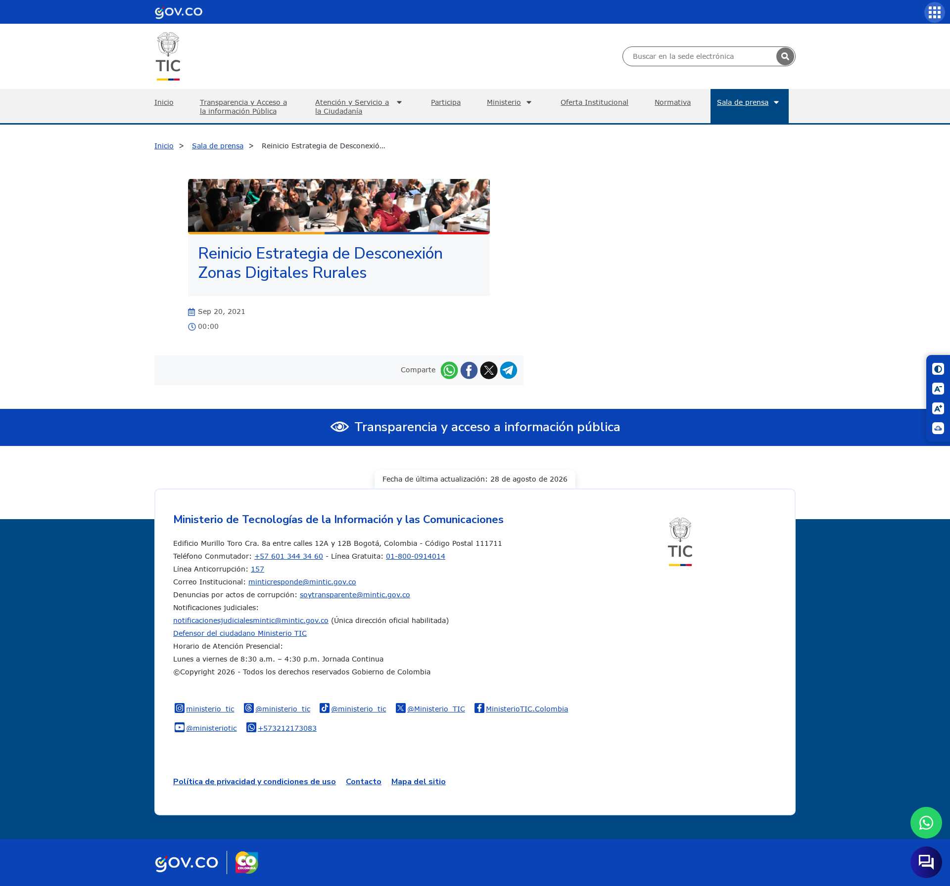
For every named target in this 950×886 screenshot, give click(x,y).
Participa (446, 102)
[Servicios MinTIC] (934, 12)
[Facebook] (469, 369)
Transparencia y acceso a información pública (487, 427)
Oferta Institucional (594, 102)
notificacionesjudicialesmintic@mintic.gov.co (251, 620)
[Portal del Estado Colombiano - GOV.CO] (178, 11)
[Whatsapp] (449, 369)
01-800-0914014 (415, 556)
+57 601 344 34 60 (288, 556)
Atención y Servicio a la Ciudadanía (352, 106)
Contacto (363, 781)
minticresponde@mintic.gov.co (302, 581)
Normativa (673, 102)
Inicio (164, 102)
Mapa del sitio (418, 781)
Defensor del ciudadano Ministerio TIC (240, 633)
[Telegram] (509, 369)
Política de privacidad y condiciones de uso (254, 781)
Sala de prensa (742, 102)
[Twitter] (489, 369)
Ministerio (504, 102)
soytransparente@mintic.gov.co (355, 594)
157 (257, 569)
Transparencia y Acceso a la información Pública (243, 106)
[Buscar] (785, 56)
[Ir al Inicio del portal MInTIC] (168, 55)
